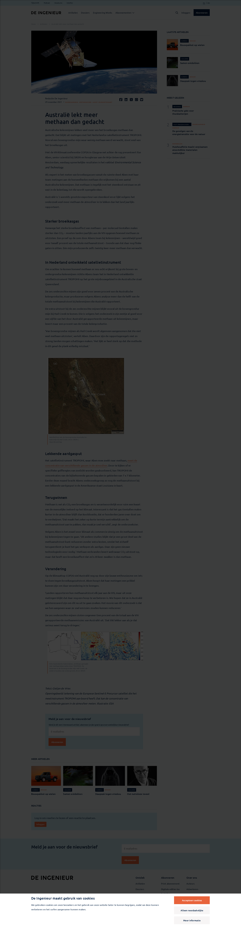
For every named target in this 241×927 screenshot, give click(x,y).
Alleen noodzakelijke (192, 910)
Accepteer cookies (192, 900)
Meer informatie (192, 920)
